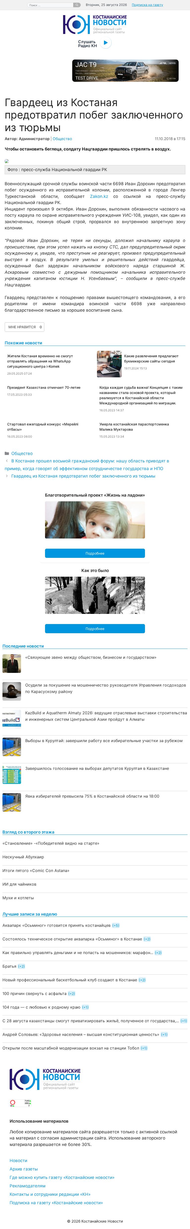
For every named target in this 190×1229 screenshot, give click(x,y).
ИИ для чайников (19, 884)
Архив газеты (24, 1169)
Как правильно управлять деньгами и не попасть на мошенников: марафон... (77, 952)
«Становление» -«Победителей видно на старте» (50, 843)
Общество (62, 138)
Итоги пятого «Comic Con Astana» (36, 870)
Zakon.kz (99, 196)
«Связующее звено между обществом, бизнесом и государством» (91, 657)
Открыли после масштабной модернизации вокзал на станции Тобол (70, 1048)
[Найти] (77, 5)
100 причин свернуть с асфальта (34, 993)
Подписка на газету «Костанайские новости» (56, 1202)
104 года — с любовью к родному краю (41, 1007)
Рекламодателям (28, 1185)
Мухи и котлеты (18, 897)
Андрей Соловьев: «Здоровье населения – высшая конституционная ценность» (80, 1034)
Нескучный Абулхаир (23, 856)
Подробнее (95, 553)
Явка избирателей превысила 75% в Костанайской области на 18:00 (92, 796)
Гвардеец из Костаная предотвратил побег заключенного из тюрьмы (83, 476)
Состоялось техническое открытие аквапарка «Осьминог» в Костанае (72, 938)
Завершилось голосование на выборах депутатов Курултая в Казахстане (97, 768)
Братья (9, 966)
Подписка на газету (147, 5)
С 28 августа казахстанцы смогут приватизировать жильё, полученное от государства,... (90, 1020)
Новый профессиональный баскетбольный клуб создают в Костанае (69, 979)
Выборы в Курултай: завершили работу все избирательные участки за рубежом (104, 740)
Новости (18, 1160)
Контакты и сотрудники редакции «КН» (50, 1194)
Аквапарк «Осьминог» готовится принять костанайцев (56, 925)
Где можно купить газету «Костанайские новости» (62, 1177)
